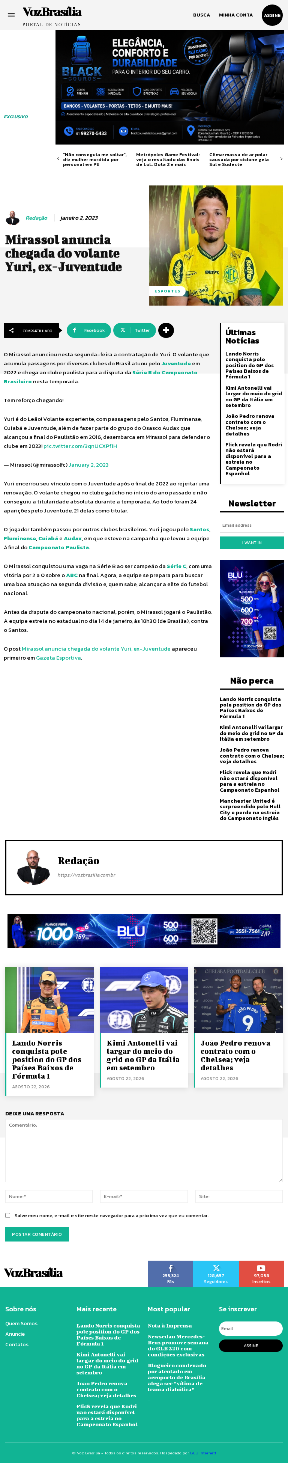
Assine (251, 1345)
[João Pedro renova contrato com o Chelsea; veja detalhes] (238, 1000)
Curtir (170, 1263)
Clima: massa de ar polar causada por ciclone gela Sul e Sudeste (239, 159)
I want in (252, 542)
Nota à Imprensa (170, 1325)
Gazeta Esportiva (58, 657)
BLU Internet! (203, 1453)
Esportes (167, 291)
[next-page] (281, 159)
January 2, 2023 (89, 464)
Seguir (216, 1263)
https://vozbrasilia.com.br (86, 874)
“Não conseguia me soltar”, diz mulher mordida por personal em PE (95, 159)
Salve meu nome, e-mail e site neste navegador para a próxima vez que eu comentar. (112, 1215)
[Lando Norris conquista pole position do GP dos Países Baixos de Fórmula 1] (49, 1000)
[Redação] (13, 217)
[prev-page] (58, 159)
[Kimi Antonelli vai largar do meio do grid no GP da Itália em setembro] (144, 1000)
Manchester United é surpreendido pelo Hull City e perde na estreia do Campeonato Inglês (250, 809)
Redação (36, 217)
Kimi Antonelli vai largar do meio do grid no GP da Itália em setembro (253, 396)
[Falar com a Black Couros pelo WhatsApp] (170, 87)
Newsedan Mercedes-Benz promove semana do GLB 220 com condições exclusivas (178, 1345)
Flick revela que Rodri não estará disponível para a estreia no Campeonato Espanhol (253, 459)
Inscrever (262, 1263)
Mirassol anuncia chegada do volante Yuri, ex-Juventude (96, 648)
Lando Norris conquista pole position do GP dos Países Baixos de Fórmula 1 (249, 365)
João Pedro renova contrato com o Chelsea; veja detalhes (249, 424)
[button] (201, 15)
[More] (166, 330)
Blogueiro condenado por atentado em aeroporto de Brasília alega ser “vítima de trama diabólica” (177, 1377)
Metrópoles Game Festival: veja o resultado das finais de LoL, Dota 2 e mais (168, 159)
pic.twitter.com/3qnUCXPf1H (80, 445)
